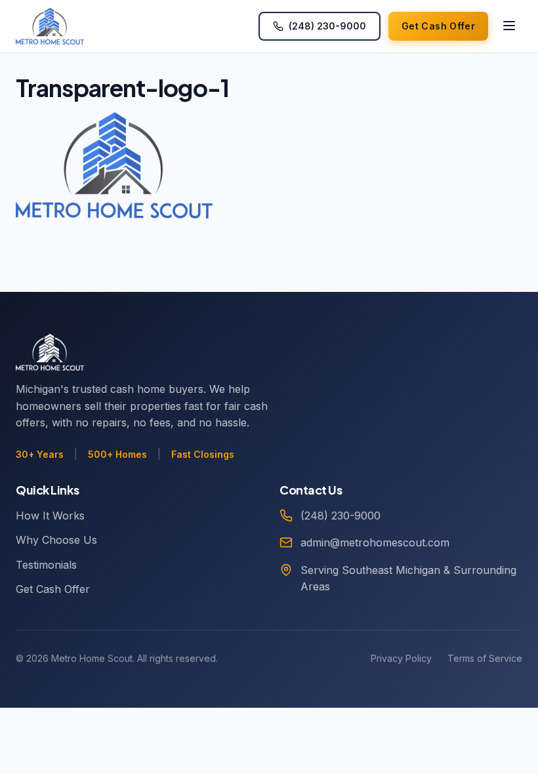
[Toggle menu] (509, 26)
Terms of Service (484, 658)
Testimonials (46, 564)
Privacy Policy (401, 658)
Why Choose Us (56, 539)
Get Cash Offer (53, 589)
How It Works (50, 515)
